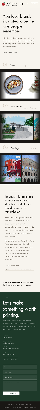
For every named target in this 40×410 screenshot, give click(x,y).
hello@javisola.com (9, 354)
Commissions (17, 407)
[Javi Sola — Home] (9, 4)
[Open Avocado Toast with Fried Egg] (13, 85)
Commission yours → (11, 52)
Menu (34, 4)
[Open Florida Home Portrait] (16, 127)
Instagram (7, 407)
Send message (11, 393)
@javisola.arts (12, 359)
